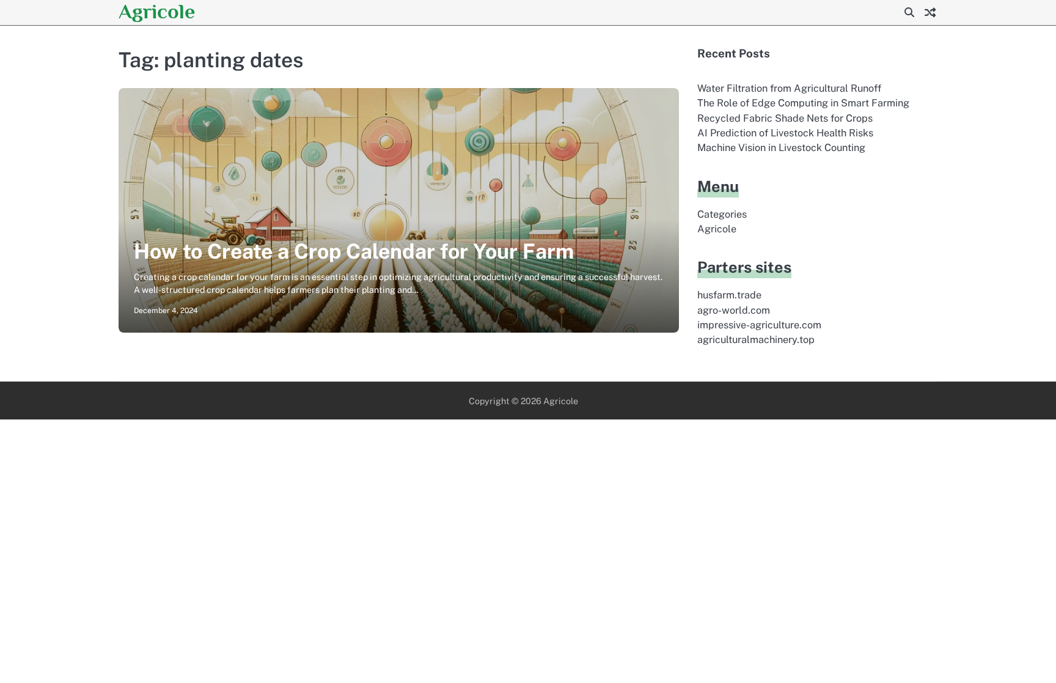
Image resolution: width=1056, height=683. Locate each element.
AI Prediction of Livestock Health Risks (785, 133)
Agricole (157, 11)
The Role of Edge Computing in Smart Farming (803, 103)
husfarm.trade (729, 295)
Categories (722, 214)
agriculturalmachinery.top (756, 339)
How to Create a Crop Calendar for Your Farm (354, 251)
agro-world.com (733, 310)
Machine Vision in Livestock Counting (781, 147)
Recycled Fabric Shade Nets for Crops (785, 118)
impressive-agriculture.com (759, 325)
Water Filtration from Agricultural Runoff (789, 88)
